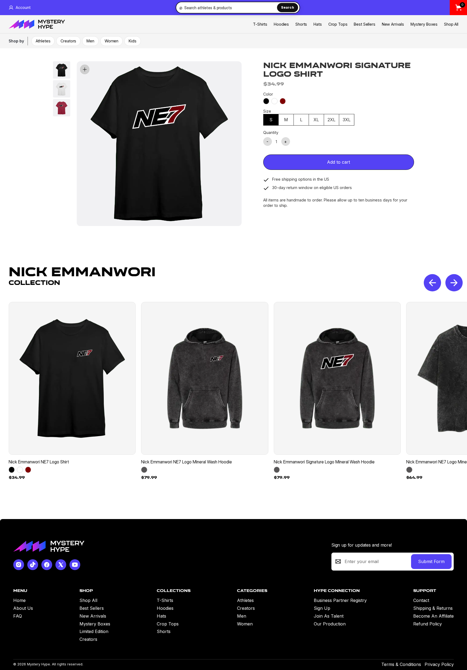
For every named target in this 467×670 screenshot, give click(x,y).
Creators (68, 41)
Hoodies (281, 24)
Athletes (43, 41)
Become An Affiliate (433, 616)
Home (19, 600)
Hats (317, 24)
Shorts (301, 24)
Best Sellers (364, 24)
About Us (23, 608)
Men (90, 41)
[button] (454, 282)
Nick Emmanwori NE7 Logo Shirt (39, 461)
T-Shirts (260, 24)
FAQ (17, 616)
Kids (132, 41)
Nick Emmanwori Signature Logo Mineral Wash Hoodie (324, 461)
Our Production (330, 624)
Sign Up (322, 608)
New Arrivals (393, 24)
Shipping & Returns (433, 608)
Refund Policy (427, 624)
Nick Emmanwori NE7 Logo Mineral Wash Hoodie (186, 461)
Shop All (451, 24)
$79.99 (149, 477)
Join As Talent (328, 616)
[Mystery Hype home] (48, 546)
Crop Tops (338, 24)
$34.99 (17, 477)
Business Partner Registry (340, 600)
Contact (421, 600)
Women (111, 41)
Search (287, 7)
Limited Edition (93, 631)
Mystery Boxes (424, 24)
